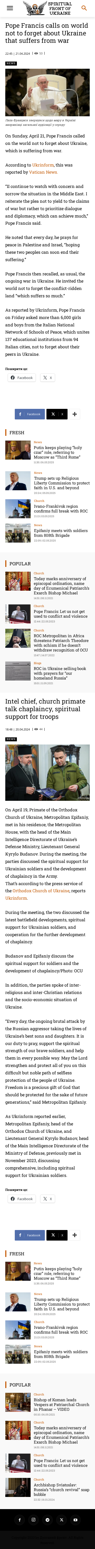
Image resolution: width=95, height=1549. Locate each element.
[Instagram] (33, 1520)
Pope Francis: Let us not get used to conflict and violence (61, 614)
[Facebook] (19, 1520)
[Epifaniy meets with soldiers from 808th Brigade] (18, 533)
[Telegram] (47, 1520)
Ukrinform (43, 165)
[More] (74, 414)
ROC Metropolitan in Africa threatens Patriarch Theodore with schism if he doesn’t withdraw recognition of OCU (61, 643)
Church (39, 500)
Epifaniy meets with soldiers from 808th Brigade (61, 533)
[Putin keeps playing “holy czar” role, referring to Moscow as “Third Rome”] (18, 450)
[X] (61, 1520)
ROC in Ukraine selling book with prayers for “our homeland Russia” (60, 673)
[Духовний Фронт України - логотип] (47, 8)
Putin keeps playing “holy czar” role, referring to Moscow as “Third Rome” (58, 452)
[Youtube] (75, 1520)
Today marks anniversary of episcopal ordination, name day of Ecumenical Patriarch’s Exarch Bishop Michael (61, 585)
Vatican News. (43, 172)
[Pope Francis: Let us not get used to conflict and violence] (18, 613)
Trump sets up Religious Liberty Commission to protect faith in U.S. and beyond (62, 482)
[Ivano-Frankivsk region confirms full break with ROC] (18, 508)
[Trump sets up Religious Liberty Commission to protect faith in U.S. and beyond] (18, 480)
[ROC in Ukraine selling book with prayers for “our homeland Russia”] (18, 671)
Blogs (37, 663)
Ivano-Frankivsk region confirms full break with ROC (61, 508)
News (11, 63)
